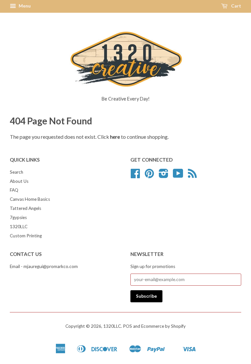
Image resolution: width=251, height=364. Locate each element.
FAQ (14, 190)
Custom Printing (26, 235)
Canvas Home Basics (30, 199)
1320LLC (18, 226)
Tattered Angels (25, 208)
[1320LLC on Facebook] (135, 175)
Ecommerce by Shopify (163, 326)
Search (16, 172)
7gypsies (18, 217)
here (115, 137)
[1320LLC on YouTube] (178, 175)
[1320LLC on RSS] (192, 175)
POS (127, 326)
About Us (19, 181)
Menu (24, 5)
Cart (235, 5)
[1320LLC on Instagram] (164, 175)
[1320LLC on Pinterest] (149, 175)
